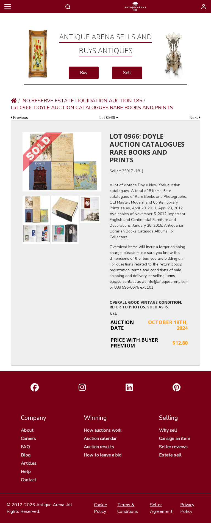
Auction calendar (100, 439)
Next (194, 117)
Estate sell (170, 455)
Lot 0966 (107, 117)
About (27, 430)
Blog (25, 455)
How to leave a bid (102, 455)
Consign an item (174, 439)
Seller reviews (173, 447)
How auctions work (103, 430)
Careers (28, 439)
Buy (83, 73)
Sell (127, 73)
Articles (29, 463)
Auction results (99, 447)
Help (26, 472)
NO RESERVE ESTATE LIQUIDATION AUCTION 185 (82, 100)
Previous (20, 117)
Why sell (168, 430)
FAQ (25, 447)
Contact (28, 480)
